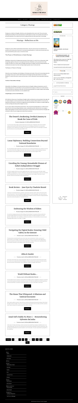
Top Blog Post (56, 19)
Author (8, 353)
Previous (8, 339)
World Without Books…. (27, 274)
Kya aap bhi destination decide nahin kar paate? (62, 67)
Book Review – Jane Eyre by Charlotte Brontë (27, 187)
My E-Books (9, 358)
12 (37, 339)
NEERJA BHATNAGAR (35, 122)
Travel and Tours (10, 374)
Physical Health (9, 387)
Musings (8, 377)
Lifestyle (31, 19)
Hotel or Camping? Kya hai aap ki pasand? (61, 64)
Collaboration (9, 355)
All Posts (25, 19)
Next (27, 342)
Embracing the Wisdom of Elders (27, 209)
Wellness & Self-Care (46, 19)
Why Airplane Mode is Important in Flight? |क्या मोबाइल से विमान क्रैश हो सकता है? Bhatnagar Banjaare (62, 61)
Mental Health (9, 389)
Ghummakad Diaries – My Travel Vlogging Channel (62, 56)
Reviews (37, 19)
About (19, 19)
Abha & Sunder (27, 254)
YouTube (63, 70)
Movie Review (9, 383)
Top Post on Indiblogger (11, 396)
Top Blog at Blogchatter (11, 393)
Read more (27, 132)
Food (7, 372)
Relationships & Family (11, 364)
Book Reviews (9, 381)
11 (33, 339)
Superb (45, 401)
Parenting (8, 367)
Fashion (8, 369)
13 (40, 339)
